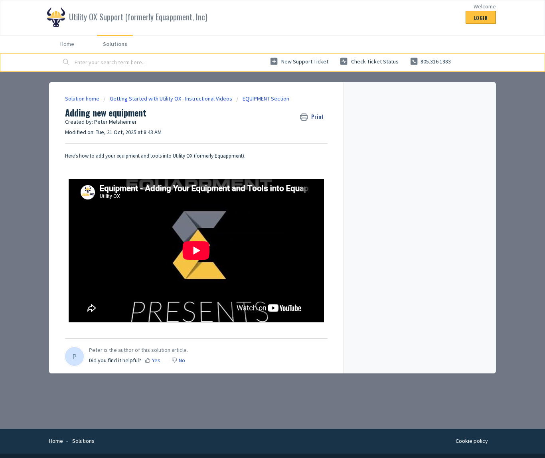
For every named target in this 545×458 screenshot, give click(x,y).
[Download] (257, 124)
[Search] (66, 63)
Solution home (83, 98)
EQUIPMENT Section (266, 98)
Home (67, 43)
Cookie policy (472, 440)
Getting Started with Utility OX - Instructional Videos (171, 98)
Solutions (115, 43)
